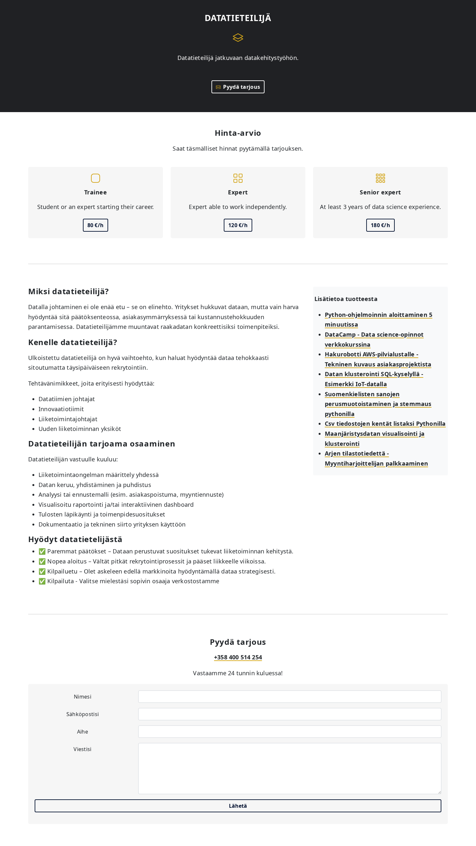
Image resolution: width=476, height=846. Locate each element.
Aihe (82, 731)
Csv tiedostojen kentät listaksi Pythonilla (385, 423)
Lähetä (238, 805)
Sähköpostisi (82, 714)
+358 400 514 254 (238, 657)
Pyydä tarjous (240, 86)
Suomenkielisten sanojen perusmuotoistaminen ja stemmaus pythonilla (378, 404)
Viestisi (83, 749)
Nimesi (82, 696)
